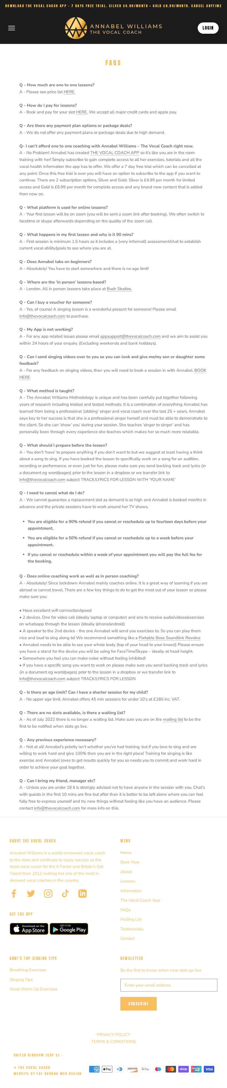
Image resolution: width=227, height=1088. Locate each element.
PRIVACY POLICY (113, 1034)
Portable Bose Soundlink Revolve (169, 638)
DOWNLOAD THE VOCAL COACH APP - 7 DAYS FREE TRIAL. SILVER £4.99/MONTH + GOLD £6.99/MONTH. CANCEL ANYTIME (113, 5)
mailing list (173, 719)
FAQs (125, 910)
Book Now (130, 862)
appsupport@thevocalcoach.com (130, 336)
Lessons (127, 881)
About (126, 871)
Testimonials (131, 929)
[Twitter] (31, 893)
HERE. (69, 92)
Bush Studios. (119, 288)
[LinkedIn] (82, 893)
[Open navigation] (11, 28)
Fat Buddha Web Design (59, 1073)
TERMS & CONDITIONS (113, 1041)
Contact (127, 938)
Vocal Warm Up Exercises (33, 989)
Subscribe (138, 1003)
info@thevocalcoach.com (42, 316)
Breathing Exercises (28, 970)
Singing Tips (21, 979)
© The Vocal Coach (32, 1067)
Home (125, 852)
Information (131, 891)
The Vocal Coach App (140, 900)
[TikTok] (65, 893)
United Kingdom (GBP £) (37, 1055)
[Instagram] (48, 893)
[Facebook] (14, 893)
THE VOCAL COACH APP (114, 152)
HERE (81, 112)
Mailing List (130, 919)
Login (208, 28)
